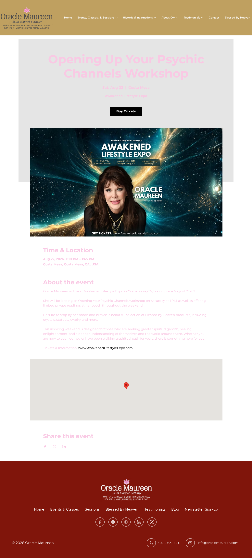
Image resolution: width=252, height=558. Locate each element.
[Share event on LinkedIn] (64, 446)
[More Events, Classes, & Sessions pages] (117, 18)
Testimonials (154, 509)
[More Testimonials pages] (202, 18)
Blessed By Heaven (122, 509)
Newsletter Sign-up (201, 509)
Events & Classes (64, 509)
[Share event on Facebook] (45, 446)
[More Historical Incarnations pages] (155, 18)
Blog (175, 509)
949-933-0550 (169, 543)
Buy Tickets (126, 111)
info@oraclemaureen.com (217, 543)
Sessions (92, 509)
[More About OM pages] (177, 18)
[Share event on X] (55, 446)
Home (39, 509)
